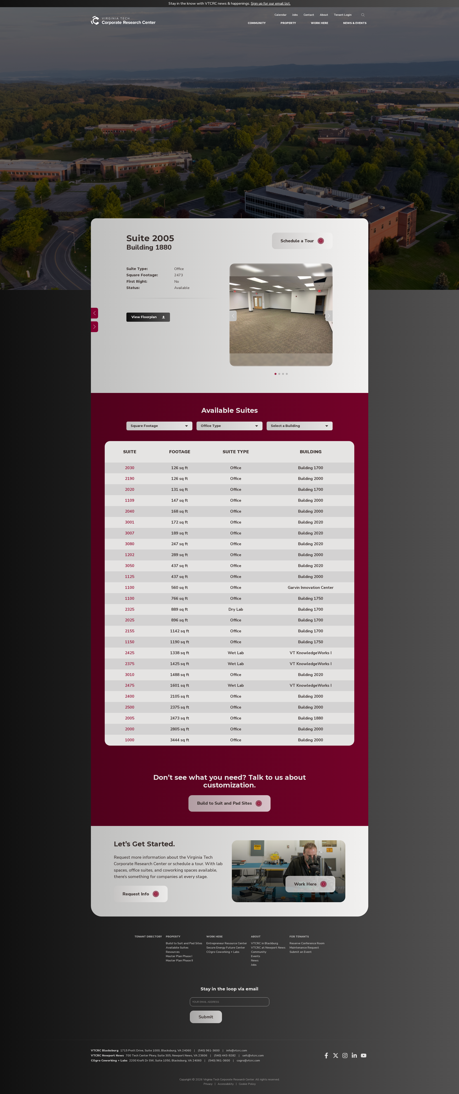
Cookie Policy (247, 1084)
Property (173, 936)
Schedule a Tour (297, 241)
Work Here (305, 884)
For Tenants (299, 936)
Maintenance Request (304, 947)
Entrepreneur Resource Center (226, 943)
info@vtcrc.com (236, 1050)
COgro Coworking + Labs (222, 952)
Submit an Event (301, 952)
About (256, 936)
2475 (129, 685)
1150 (129, 642)
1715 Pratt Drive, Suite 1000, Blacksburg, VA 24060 (155, 1050)
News (255, 960)
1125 (129, 576)
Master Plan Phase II (179, 960)
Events (255, 956)
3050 (129, 565)
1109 (129, 500)
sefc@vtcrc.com (253, 1055)
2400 (129, 696)
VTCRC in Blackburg (264, 943)
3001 (129, 522)
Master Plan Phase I (179, 956)
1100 (129, 587)
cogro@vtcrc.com (248, 1061)
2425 (129, 653)
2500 (129, 707)
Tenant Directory (148, 936)
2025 (129, 620)
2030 (129, 468)
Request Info (135, 894)
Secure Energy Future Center (225, 947)
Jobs (254, 965)
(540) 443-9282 (225, 1055)
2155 (129, 631)
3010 (129, 674)
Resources (173, 952)
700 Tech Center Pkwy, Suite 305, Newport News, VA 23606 (166, 1055)
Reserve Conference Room (307, 943)
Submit (206, 1017)
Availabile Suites (177, 947)
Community (258, 952)
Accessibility (226, 1084)
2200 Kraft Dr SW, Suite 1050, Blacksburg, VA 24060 (165, 1061)
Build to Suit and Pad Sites (184, 943)
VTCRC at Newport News (268, 947)
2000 (129, 729)
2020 (129, 489)
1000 (129, 740)
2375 (129, 664)
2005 (129, 718)
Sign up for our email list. (270, 3)
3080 (129, 544)
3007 (129, 533)
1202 (129, 555)
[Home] (123, 22)
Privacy (208, 1084)
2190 (129, 478)
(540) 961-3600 (209, 1050)
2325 (129, 609)
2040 (129, 511)
